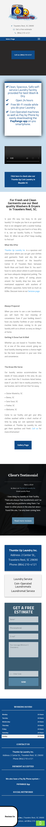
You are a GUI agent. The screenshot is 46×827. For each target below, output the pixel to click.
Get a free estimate (24, 29)
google (23, 800)
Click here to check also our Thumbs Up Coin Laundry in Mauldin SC (23, 180)
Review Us (10, 816)
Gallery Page (23, 445)
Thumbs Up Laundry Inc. (15, 250)
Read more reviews (23, 520)
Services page (34, 291)
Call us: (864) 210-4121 (23, 55)
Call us (35, 428)
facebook (18, 800)
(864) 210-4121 (23, 32)
